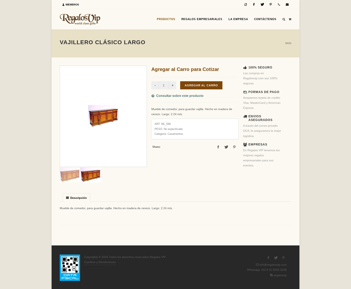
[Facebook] (254, 4)
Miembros (72, 4)
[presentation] (76, 198)
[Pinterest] (270, 4)
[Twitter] (262, 4)
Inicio (288, 43)
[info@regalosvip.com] (287, 4)
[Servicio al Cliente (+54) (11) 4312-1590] (279, 4)
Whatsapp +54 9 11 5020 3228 (266, 269)
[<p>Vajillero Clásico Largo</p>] (103, 116)
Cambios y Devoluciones (100, 262)
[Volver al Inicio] (80, 19)
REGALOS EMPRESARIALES (201, 19)
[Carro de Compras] (289, 18)
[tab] (76, 197)
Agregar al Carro (201, 85)
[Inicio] (246, 4)
